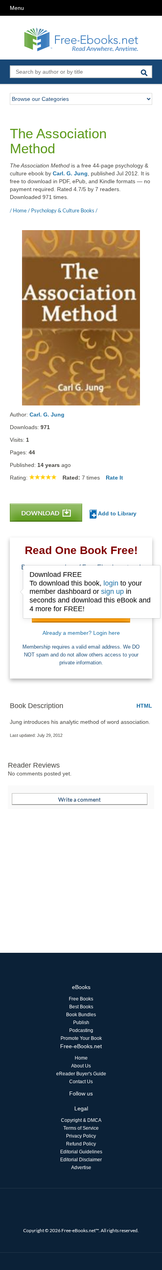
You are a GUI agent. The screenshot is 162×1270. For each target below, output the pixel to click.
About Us (81, 1066)
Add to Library (116, 513)
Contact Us (81, 1081)
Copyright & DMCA (81, 1120)
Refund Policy (81, 1144)
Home (81, 1058)
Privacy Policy (81, 1136)
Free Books (81, 999)
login (110, 583)
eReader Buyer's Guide (81, 1074)
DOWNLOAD (41, 513)
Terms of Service (81, 1128)
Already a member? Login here (81, 633)
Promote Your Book (81, 1038)
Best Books (81, 1007)
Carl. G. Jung (70, 173)
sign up (112, 591)
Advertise (81, 1167)
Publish (81, 1022)
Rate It (114, 477)
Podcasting (81, 1030)
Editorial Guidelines (81, 1152)
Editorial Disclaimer (81, 1159)
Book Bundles (81, 1014)
